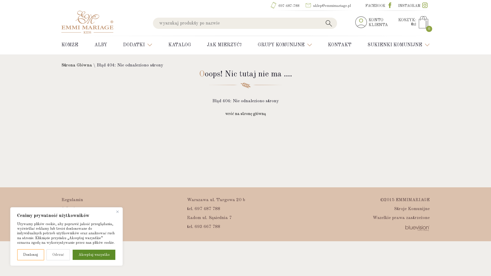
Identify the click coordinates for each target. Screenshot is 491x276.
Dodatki (134, 45)
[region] (66, 236)
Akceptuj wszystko (94, 255)
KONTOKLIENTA (378, 22)
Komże (69, 45)
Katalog (179, 45)
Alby (100, 45)
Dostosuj (30, 255)
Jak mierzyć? (224, 45)
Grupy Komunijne (281, 45)
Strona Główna (76, 65)
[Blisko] (117, 212)
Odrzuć (58, 255)
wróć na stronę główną (245, 114)
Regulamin (72, 200)
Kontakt (339, 45)
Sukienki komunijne (394, 45)
